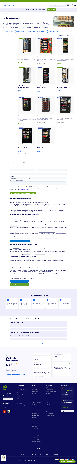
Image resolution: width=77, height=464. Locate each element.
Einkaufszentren (49, 404)
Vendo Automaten (35, 404)
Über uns (18, 396)
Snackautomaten (34, 389)
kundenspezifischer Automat (60, 234)
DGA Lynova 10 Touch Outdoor (63, 116)
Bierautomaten (34, 419)
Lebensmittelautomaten (36, 400)
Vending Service (20, 394)
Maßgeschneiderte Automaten (37, 435)
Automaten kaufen (35, 433)
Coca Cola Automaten (35, 413)
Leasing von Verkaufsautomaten (54, 31)
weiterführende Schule (50, 395)
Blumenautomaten (35, 428)
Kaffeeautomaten (34, 395)
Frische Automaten (15, 221)
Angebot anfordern (51, 9)
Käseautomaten (34, 417)
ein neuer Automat (16, 248)
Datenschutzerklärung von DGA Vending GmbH (22, 403)
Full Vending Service (33, 9)
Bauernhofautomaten (35, 415)
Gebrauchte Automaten (20, 31)
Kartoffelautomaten (35, 426)
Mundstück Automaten (35, 439)
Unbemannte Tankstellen (50, 406)
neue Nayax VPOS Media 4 (48, 260)
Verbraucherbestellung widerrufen (23, 405)
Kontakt (18, 400)
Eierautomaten (34, 424)
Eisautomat (33, 443)
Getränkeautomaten (35, 391)
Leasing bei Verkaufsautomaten (37, 402)
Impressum (52, 457)
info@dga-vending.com (9, 395)
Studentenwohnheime (50, 400)
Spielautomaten (34, 411)
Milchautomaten (34, 422)
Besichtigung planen (68, 411)
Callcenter (48, 387)
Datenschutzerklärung (27, 457)
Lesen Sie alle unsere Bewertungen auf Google (16, 374)
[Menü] (5, 455)
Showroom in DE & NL (54, 454)
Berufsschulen (48, 398)
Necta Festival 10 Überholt (23, 87)
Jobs (18, 398)
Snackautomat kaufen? (31, 31)
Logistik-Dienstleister (49, 389)
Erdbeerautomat (55, 221)
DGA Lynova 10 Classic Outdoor (43, 147)
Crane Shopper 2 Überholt (23, 57)
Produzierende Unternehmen (51, 391)
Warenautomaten (35, 437)
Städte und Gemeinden (50, 415)
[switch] (3, 460)
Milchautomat (49, 221)
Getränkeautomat (42, 31)
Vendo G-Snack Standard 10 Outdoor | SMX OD (26, 117)
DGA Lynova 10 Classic (22, 147)
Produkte (22, 9)
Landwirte (23, 23)
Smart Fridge (34, 393)
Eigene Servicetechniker (44, 454)
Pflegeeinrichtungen (49, 413)
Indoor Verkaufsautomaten (32, 211)
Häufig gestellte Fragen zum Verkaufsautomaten (22, 390)
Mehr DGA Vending (42, 9)
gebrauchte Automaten (26, 254)
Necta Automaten (35, 406)
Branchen (27, 9)
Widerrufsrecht (47, 457)
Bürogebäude (48, 393)
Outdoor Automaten (58, 210)
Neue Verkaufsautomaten (8, 31)
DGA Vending (24, 460)
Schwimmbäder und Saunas (51, 409)
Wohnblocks (48, 402)
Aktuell (18, 387)
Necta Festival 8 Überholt (62, 87)
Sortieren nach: (61, 35)
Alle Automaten (34, 387)
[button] (75, 5)
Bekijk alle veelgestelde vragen (38, 343)
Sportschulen (48, 411)
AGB (32, 457)
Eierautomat (43, 221)
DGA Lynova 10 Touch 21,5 (42, 57)
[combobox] (33, 5)
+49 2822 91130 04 (8, 393)
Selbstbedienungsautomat (36, 441)
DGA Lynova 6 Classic (41, 87)
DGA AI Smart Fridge (61, 57)
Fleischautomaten (36, 233)
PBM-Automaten (34, 398)
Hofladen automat (8, 13)
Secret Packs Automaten (36, 409)
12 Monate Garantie (35, 454)
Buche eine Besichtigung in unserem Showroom (19, 284)
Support (18, 392)
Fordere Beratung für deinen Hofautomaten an (19, 281)
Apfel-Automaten (34, 430)
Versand (34, 457)
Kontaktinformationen (40, 457)
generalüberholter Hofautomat (15, 249)
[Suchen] (41, 5)
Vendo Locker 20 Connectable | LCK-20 (45, 116)
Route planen (65, 397)
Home (4, 13)
